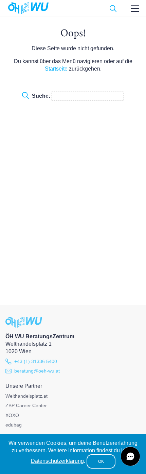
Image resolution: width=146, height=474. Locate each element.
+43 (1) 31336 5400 (35, 361)
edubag (13, 425)
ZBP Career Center (26, 405)
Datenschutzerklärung (57, 461)
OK (101, 461)
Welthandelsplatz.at (26, 396)
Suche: (41, 96)
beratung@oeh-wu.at (37, 371)
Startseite (56, 69)
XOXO (12, 415)
